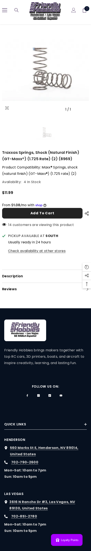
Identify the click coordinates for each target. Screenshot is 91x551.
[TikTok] (50, 395)
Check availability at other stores (37, 250)
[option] (45, 70)
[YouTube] (61, 395)
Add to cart (42, 213)
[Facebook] (27, 395)
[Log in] (73, 10)
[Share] (86, 213)
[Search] (16, 10)
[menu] (4, 10)
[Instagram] (38, 395)
